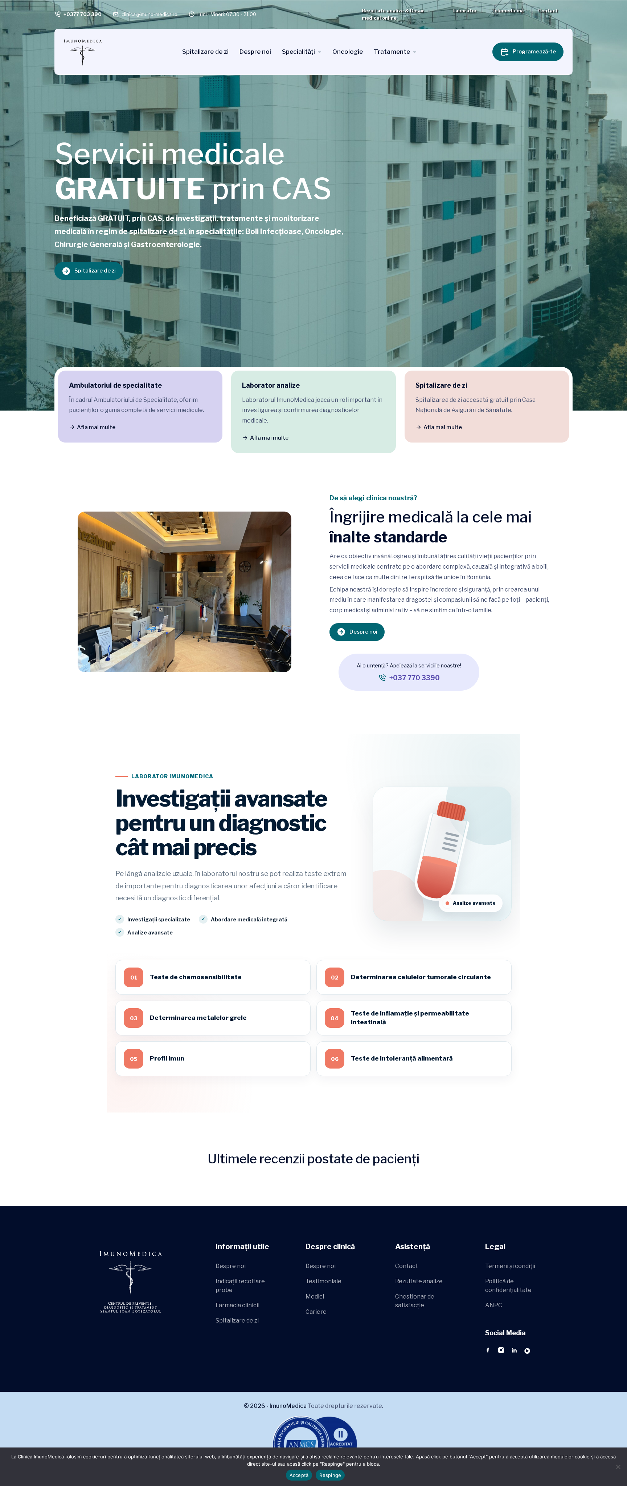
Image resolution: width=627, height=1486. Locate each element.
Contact (548, 10)
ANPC (493, 1305)
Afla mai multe (96, 427)
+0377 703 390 (82, 14)
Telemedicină (507, 10)
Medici (315, 1296)
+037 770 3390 (414, 678)
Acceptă (299, 1475)
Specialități (298, 51)
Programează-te (534, 51)
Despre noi (255, 51)
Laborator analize (271, 385)
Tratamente (392, 51)
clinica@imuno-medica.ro (149, 14)
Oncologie (347, 51)
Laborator (464, 10)
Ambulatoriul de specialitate (115, 385)
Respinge (330, 1475)
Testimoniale (323, 1281)
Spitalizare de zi (205, 51)
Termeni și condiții (510, 1266)
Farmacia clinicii (237, 1305)
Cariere (316, 1311)
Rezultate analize (419, 1281)
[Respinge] (618, 1466)
